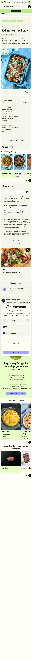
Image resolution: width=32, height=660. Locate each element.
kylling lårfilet (8, 109)
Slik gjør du (16, 11)
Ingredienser (5, 11)
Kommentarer (26, 11)
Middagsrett (12, 21)
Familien (5, 21)
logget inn (17, 288)
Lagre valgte (16, 348)
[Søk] (2, 6)
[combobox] (14, 6)
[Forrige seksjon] (2, 11)
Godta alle (16, 352)
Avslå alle (16, 343)
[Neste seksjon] (30, 11)
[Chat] (29, 6)
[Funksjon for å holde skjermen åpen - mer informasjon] (19, 192)
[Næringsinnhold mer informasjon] (16, 147)
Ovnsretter (20, 21)
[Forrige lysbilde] (26, 180)
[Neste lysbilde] (29, 180)
